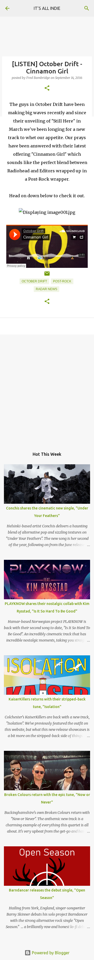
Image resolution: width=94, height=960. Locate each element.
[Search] (87, 8)
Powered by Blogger (50, 952)
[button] (47, 88)
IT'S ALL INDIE (47, 8)
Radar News (46, 289)
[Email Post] (47, 275)
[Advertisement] (47, 389)
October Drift (34, 281)
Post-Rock (62, 281)
